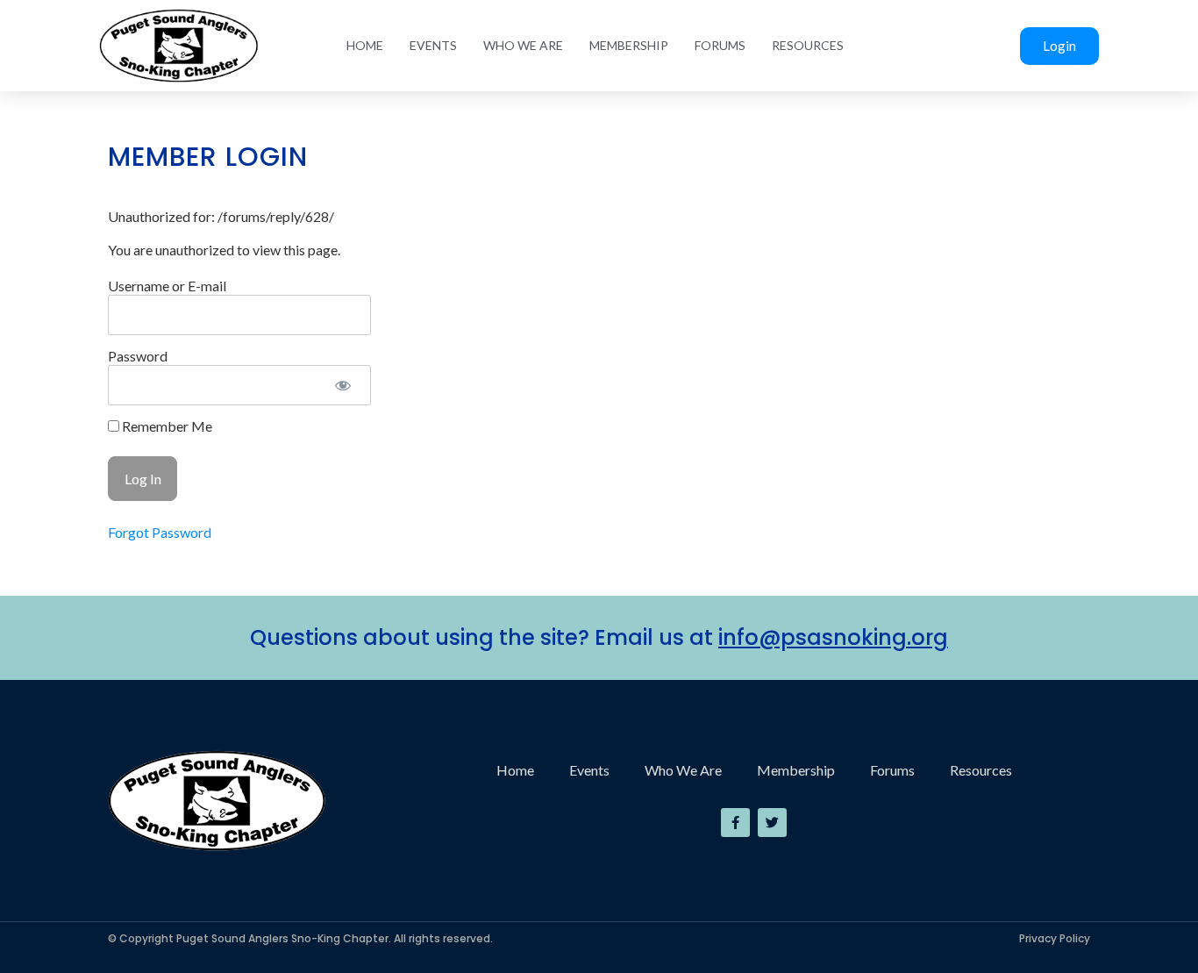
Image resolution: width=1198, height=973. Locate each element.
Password (138, 355)
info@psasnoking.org (833, 637)
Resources (808, 45)
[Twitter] (772, 822)
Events (433, 45)
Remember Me (165, 426)
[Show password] (342, 385)
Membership (628, 45)
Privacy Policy (1054, 938)
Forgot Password (159, 532)
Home (364, 45)
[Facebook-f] (735, 822)
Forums (720, 45)
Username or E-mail (167, 285)
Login (1059, 46)
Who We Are (523, 45)
